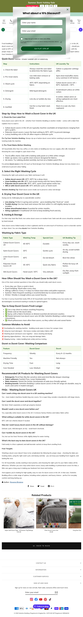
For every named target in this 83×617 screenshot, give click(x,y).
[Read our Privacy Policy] (61, 42)
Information (41, 570)
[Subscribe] (56, 592)
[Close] (67, 9)
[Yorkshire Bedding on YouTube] (40, 599)
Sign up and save (41, 583)
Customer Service (41, 576)
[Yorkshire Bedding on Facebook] (36, 599)
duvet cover (10, 121)
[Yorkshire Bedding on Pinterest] (45, 599)
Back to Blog (43, 545)
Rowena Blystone (16, 482)
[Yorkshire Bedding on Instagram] (31, 599)
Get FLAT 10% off (41, 48)
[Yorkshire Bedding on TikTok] (50, 599)
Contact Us (41, 563)
